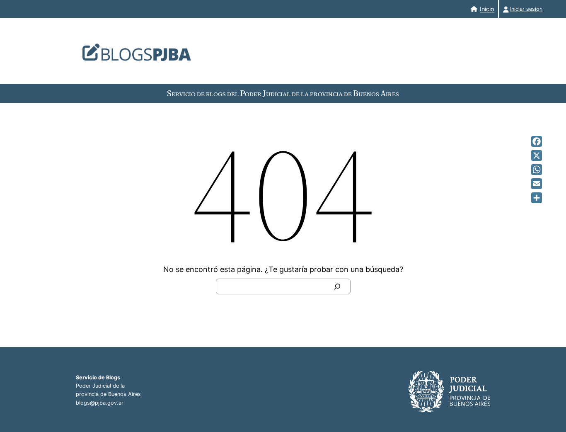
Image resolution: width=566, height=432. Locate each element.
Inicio (487, 8)
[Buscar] (337, 286)
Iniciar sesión (526, 9)
